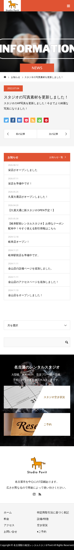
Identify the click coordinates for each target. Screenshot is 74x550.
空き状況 (42, 525)
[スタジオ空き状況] (37, 387)
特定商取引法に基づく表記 (53, 512)
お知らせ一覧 (56, 157)
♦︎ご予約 (41, 531)
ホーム (8, 512)
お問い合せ (10, 531)
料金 (6, 519)
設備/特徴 (43, 519)
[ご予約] (37, 414)
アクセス (9, 525)
